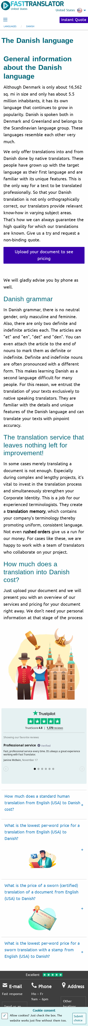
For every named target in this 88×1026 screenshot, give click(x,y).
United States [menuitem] (65, 10)
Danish (30, 26)
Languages (10, 26)
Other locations (69, 1003)
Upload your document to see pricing (44, 255)
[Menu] (5, 19)
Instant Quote (73, 20)
